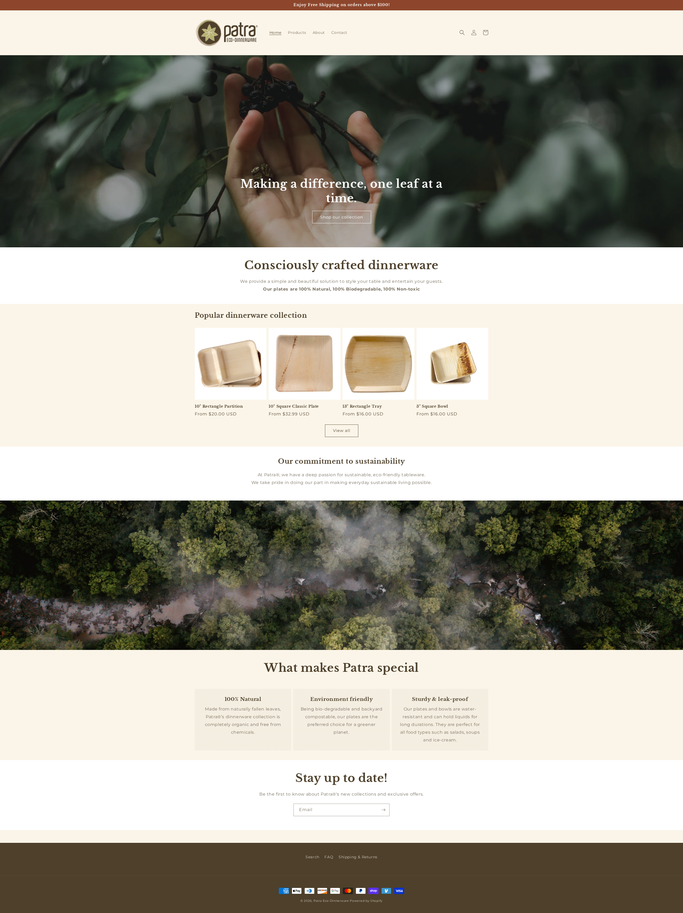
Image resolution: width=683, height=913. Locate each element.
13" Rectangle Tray (362, 406)
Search (312, 857)
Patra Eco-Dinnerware (331, 901)
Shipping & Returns (358, 857)
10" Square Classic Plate (294, 406)
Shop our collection (341, 217)
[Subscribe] (383, 810)
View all (341, 430)
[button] (462, 32)
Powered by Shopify (366, 901)
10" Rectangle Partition (219, 406)
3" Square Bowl (432, 406)
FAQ (328, 857)
